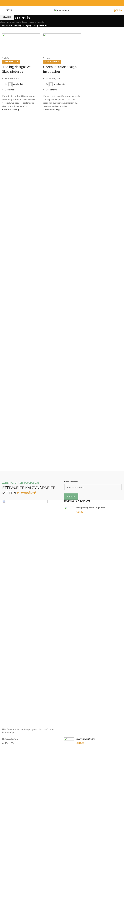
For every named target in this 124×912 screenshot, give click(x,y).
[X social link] (58, 3)
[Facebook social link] (54, 3)
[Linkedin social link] (66, 3)
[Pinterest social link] (62, 3)
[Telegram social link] (70, 3)
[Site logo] (62, 10)
